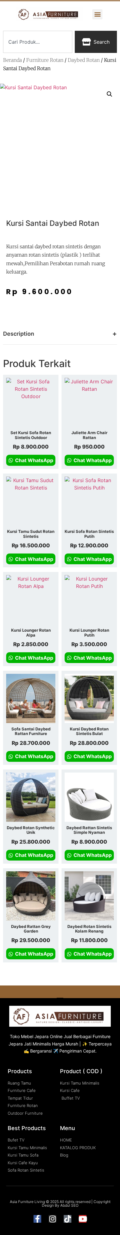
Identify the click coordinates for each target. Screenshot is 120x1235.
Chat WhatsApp (33, 460)
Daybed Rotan (84, 60)
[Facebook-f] (37, 1219)
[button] (97, 14)
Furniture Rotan (44, 60)
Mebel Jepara (35, 1036)
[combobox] (37, 42)
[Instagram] (52, 1219)
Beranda (12, 60)
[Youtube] (82, 1219)
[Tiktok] (67, 1219)
